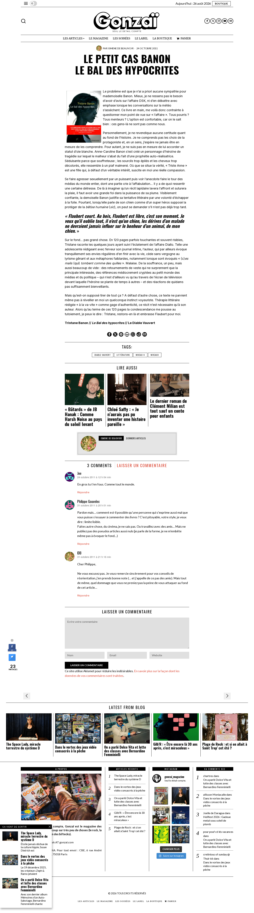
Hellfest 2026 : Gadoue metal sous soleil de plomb (217, 820)
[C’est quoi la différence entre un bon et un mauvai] (180, 815)
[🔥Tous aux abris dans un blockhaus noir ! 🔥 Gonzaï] (161, 834)
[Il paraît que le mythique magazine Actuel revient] (161, 796)
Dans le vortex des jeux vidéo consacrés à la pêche (75, 749)
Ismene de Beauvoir (121, 48)
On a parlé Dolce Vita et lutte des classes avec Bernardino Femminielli (125, 751)
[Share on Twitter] (12, 659)
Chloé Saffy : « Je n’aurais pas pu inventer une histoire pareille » (126, 417)
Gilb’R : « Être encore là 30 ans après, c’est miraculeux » (175, 746)
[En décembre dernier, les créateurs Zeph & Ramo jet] (180, 834)
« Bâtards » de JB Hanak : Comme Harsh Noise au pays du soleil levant (83, 417)
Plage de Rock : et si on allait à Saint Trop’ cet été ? (224, 746)
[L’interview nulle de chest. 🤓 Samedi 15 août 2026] (161, 815)
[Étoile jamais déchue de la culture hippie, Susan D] (180, 796)
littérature (123, 354)
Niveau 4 (140, 354)
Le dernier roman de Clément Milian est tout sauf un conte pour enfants (168, 408)
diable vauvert (103, 354)
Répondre (83, 492)
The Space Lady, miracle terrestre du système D (23, 746)
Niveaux (155, 354)
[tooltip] (207, 21)
